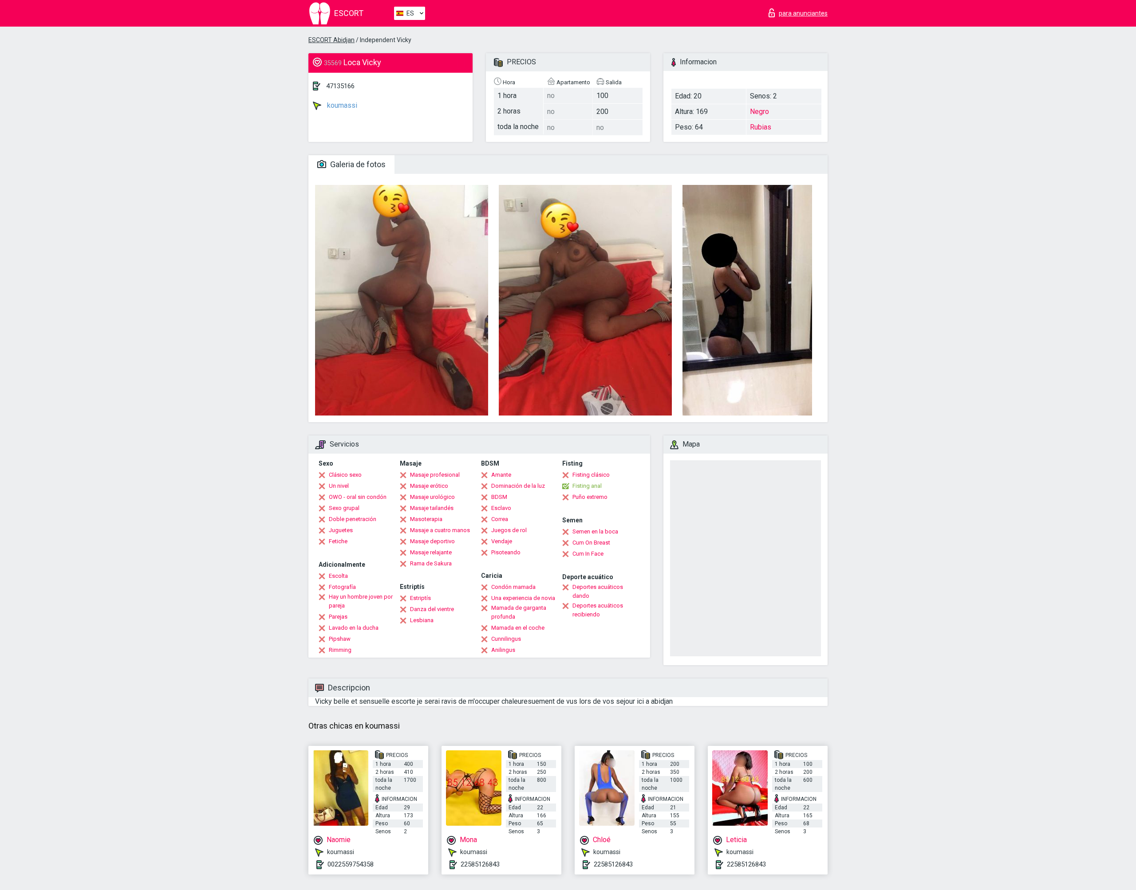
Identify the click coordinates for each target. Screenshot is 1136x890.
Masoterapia (426, 519)
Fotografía (342, 587)
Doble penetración (352, 519)
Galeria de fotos (357, 164)
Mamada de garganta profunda (518, 612)
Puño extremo (589, 497)
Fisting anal (587, 485)
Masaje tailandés (432, 508)
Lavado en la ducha (354, 627)
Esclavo (501, 508)
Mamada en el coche (517, 627)
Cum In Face (588, 553)
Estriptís (420, 598)
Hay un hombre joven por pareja (361, 601)
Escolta (338, 575)
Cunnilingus (506, 638)
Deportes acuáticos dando (597, 591)
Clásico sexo (345, 474)
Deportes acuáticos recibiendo (597, 610)
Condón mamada (513, 587)
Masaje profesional (435, 474)
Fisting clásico (591, 474)
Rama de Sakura (431, 563)
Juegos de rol (509, 530)
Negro (759, 111)
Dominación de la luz (518, 485)
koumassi (341, 105)
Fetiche (338, 541)
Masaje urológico (432, 497)
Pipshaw (340, 638)
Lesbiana (422, 620)
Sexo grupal (344, 508)
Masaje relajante (431, 552)
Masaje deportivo (432, 541)
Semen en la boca (595, 531)
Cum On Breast (591, 542)
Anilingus (503, 650)
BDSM (499, 497)
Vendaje (501, 541)
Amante (501, 474)
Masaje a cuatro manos (440, 530)
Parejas (338, 616)
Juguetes (341, 530)
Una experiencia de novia (523, 598)
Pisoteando (506, 552)
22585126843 (480, 864)
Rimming (340, 650)
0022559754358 (350, 864)
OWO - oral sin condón (358, 497)
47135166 (340, 86)
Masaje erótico (429, 485)
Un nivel (339, 485)
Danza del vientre (432, 609)
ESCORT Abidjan (331, 39)
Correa (499, 519)
